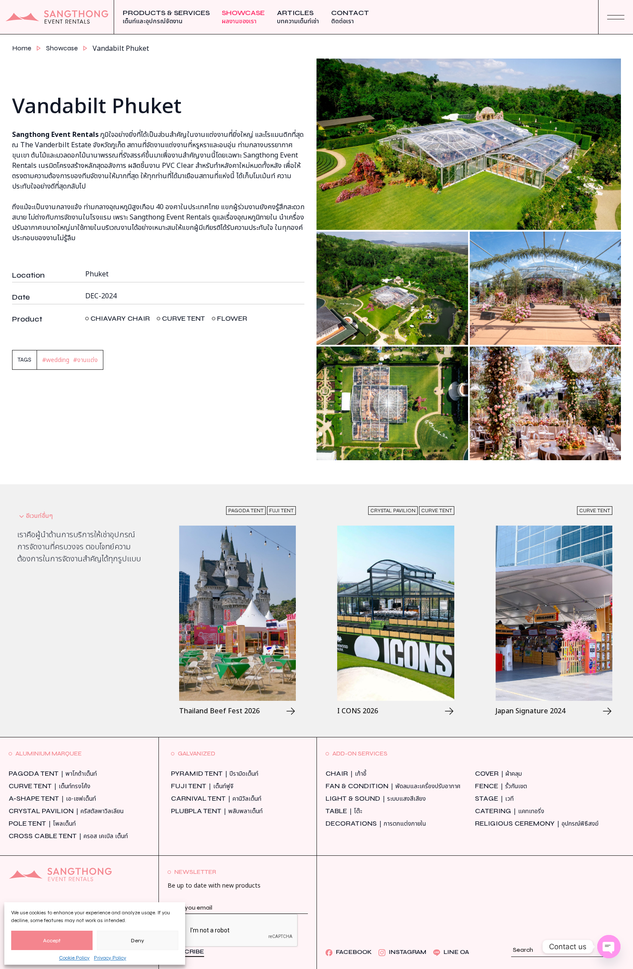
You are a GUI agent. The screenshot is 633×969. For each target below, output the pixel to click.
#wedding (55, 360)
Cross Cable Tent (68, 836)
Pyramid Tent (214, 773)
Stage (494, 798)
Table (344, 811)
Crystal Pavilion (66, 811)
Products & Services (166, 17)
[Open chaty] (609, 946)
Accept (52, 941)
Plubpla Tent (217, 811)
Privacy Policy (110, 958)
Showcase (243, 17)
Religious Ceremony (537, 823)
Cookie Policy (74, 958)
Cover (498, 773)
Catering (509, 811)
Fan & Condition (393, 786)
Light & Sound (376, 798)
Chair (346, 773)
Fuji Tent (202, 786)
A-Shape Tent (52, 798)
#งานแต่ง (85, 360)
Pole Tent (42, 823)
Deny (137, 941)
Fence (501, 786)
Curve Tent (49, 786)
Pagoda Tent (53, 773)
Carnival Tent (216, 798)
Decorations (376, 823)
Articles (298, 17)
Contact (350, 17)
